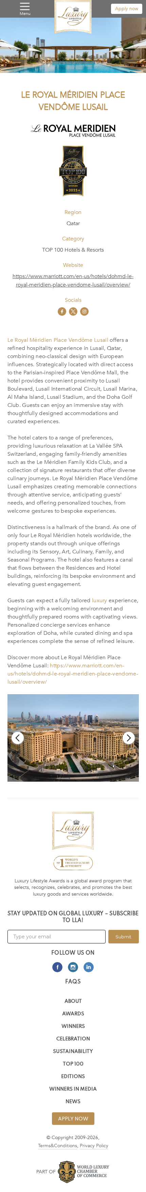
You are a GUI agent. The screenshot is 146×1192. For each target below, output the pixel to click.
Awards (73, 1014)
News (73, 1102)
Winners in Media (73, 1089)
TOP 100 (73, 1064)
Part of (46, 1172)
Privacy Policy (94, 1145)
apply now (73, 1119)
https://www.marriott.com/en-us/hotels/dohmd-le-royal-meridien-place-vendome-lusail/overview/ (73, 281)
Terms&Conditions (57, 1145)
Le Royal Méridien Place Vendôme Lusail (57, 340)
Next (129, 738)
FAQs (73, 982)
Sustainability (73, 1052)
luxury (99, 600)
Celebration (73, 1039)
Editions (73, 1077)
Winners (73, 1026)
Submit (123, 936)
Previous (18, 738)
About (73, 1001)
